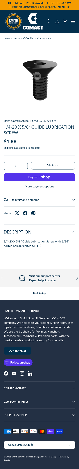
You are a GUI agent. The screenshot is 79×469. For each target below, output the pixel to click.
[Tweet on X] (17, 213)
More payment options (39, 186)
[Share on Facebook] (25, 213)
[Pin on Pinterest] (33, 213)
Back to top (39, 293)
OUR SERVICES (17, 350)
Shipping (8, 147)
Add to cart (53, 165)
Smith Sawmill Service (16, 120)
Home (7, 38)
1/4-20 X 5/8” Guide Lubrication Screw (32, 38)
